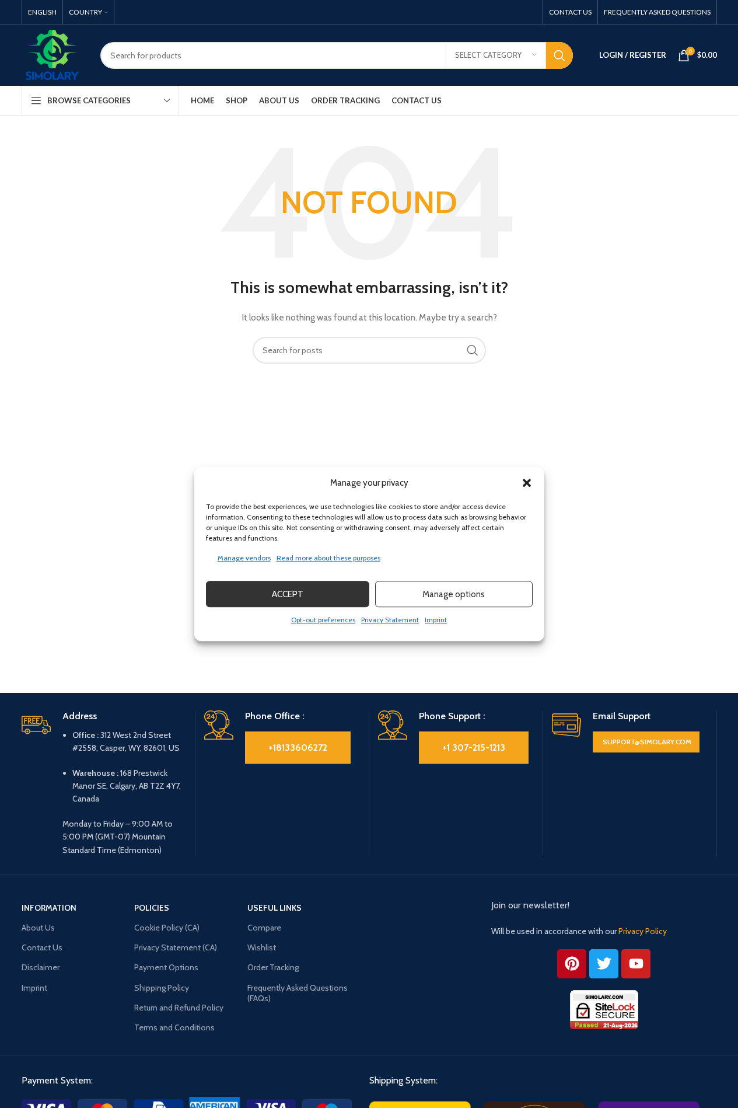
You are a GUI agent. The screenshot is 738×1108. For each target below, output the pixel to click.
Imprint (436, 619)
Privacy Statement (390, 619)
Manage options (453, 594)
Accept (287, 594)
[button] (527, 483)
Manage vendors (244, 557)
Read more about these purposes (328, 557)
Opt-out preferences (323, 619)
